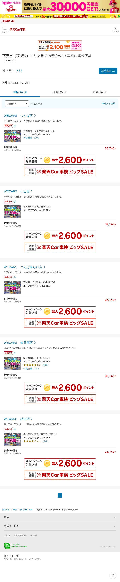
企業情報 (7, 535)
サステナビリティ (35, 559)
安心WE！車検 (26, 509)
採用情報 (33, 535)
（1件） (46, 441)
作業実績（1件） (31, 138)
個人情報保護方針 (20, 535)
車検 (15, 509)
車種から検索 (108, 103)
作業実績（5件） (31, 368)
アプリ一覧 (8, 559)
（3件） (46, 365)
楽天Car (5, 509)
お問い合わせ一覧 (20, 559)
